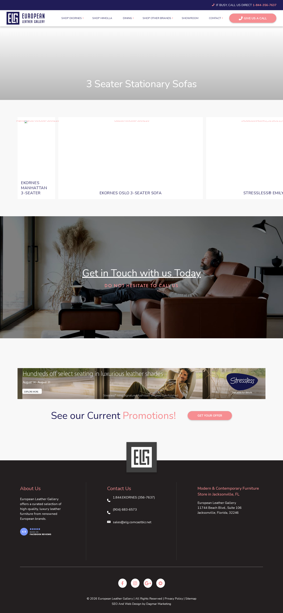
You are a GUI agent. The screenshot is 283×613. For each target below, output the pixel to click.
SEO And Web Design (126, 604)
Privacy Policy (174, 599)
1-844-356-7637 (264, 5)
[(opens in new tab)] (35, 531)
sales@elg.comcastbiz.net (132, 522)
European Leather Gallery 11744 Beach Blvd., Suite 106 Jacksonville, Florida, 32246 (220, 508)
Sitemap (190, 599)
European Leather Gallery (115, 599)
